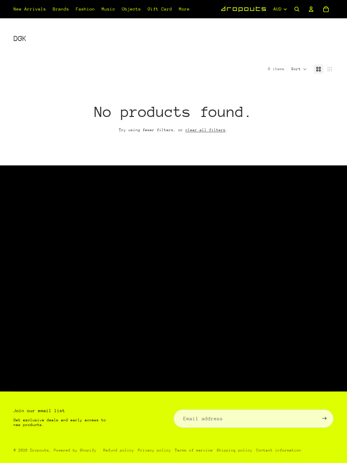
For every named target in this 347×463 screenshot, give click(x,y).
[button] (299, 69)
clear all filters (205, 130)
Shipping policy (234, 450)
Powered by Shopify (75, 450)
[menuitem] (184, 9)
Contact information (278, 450)
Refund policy (118, 450)
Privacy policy (154, 450)
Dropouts (39, 450)
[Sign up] (324, 418)
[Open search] (296, 9)
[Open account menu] (311, 9)
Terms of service (194, 450)
